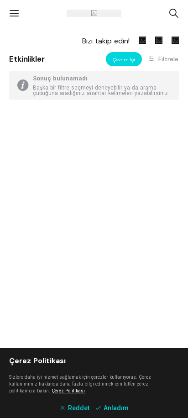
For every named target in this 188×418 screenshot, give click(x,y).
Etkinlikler (27, 59)
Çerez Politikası (68, 390)
